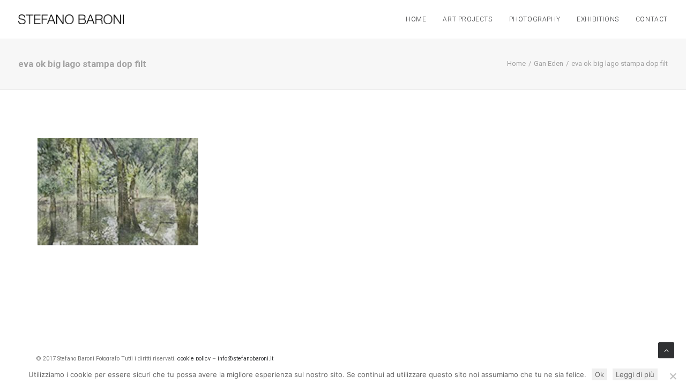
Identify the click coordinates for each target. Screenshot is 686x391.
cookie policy (194, 358)
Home (416, 19)
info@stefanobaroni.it (245, 358)
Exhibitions (598, 19)
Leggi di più (635, 374)
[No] (672, 376)
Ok (599, 374)
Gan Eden (548, 63)
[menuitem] (420, 19)
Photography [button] (535, 19)
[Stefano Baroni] (71, 19)
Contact (652, 19)
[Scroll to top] (666, 349)
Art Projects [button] (467, 19)
